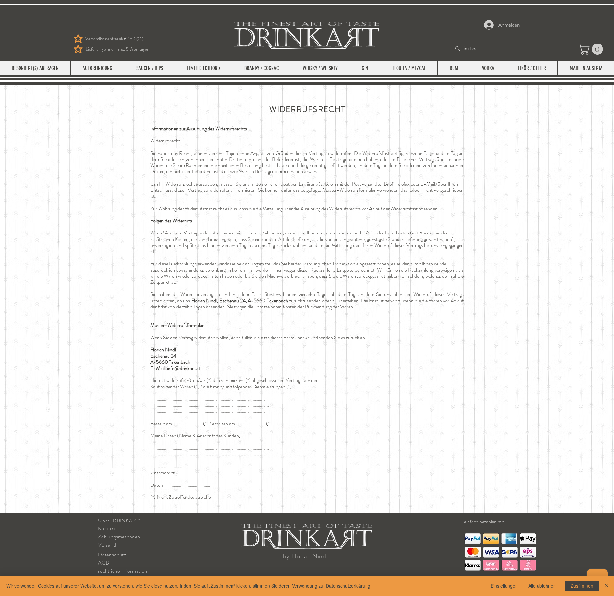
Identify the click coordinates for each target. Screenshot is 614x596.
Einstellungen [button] (504, 586)
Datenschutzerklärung (348, 586)
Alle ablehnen (542, 586)
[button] (592, 49)
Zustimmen (582, 586)
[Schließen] (606, 586)
